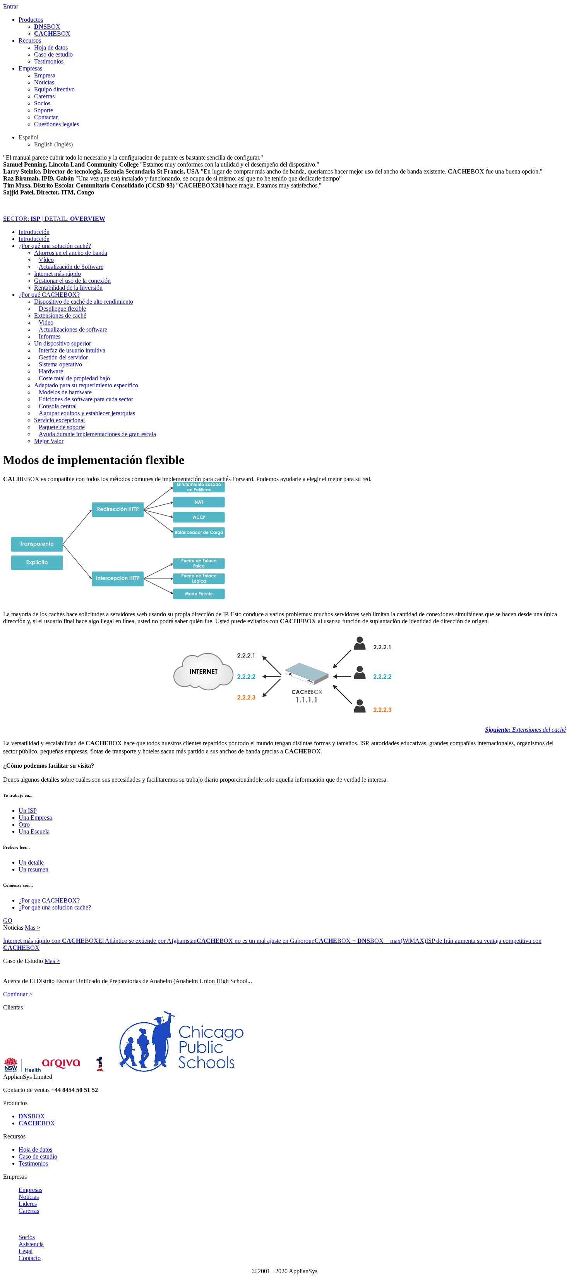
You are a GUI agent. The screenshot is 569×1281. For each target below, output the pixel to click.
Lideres (28, 1203)
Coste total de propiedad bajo (74, 378)
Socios (42, 103)
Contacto (30, 1258)
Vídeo (46, 259)
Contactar (46, 117)
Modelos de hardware (65, 392)
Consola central (58, 406)
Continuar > (18, 994)
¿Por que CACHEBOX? (49, 900)
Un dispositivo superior (62, 343)
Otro (24, 824)
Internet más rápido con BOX (50, 940)
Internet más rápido (57, 273)
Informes (49, 336)
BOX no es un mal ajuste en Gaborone (255, 940)
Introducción (34, 232)
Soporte (43, 110)
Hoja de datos (51, 47)
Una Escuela (34, 831)
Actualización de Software (71, 266)
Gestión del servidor (63, 357)
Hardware (51, 371)
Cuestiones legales (56, 124)
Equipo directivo (54, 89)
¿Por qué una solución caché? (55, 245)
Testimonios (48, 61)
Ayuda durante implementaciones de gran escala (97, 434)
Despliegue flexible (62, 308)
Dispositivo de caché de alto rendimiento (83, 301)
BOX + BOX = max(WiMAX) (370, 940)
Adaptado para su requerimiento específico (86, 385)
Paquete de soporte (62, 427)
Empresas (30, 68)
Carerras (44, 96)
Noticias (44, 82)
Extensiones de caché (60, 315)
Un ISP (28, 810)
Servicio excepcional (59, 420)
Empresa (44, 75)
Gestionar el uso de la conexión (72, 280)
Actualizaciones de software (73, 329)
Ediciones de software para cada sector (86, 399)
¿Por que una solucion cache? (55, 907)
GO (7, 920)
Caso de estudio (53, 54)
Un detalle (31, 862)
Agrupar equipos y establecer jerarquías (87, 413)
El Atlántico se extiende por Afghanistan (147, 940)
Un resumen (33, 869)
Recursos (30, 40)
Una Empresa (35, 817)
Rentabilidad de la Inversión (68, 287)
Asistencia (31, 1244)
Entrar (10, 6)
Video (46, 322)
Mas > (32, 927)
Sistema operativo (60, 364)
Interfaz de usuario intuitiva (72, 350)
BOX (47, 26)
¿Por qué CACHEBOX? (49, 294)
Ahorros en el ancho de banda (70, 252)
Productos (31, 19)
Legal (26, 1251)
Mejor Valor (48, 441)
